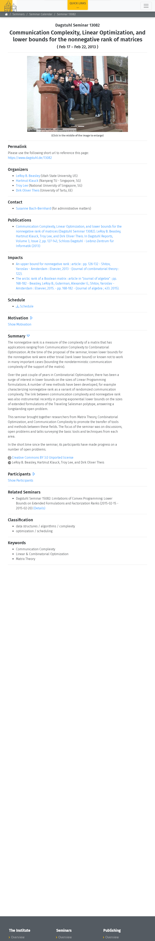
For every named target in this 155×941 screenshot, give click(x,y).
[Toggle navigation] (146, 6)
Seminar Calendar (40, 14)
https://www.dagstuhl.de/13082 (30, 158)
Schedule (26, 306)
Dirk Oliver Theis (27, 190)
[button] (34, 94)
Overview (17, 937)
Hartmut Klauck (27, 181)
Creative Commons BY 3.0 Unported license (42, 457)
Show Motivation (19, 324)
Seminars (19, 14)
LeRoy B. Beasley (28, 176)
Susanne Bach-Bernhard (33, 208)
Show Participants (20, 480)
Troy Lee (22, 185)
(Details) (39, 508)
